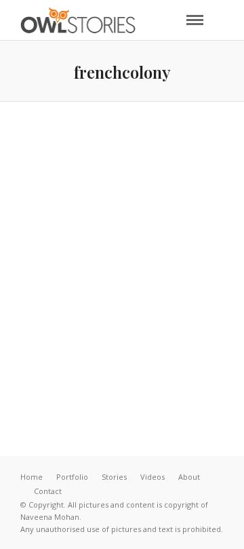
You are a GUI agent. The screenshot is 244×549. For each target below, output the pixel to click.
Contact (48, 491)
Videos (152, 477)
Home (31, 477)
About (189, 477)
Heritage (101, 294)
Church (46, 294)
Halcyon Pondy (122, 323)
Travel (122, 304)
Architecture (160, 282)
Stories (114, 477)
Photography (171, 294)
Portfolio (72, 477)
